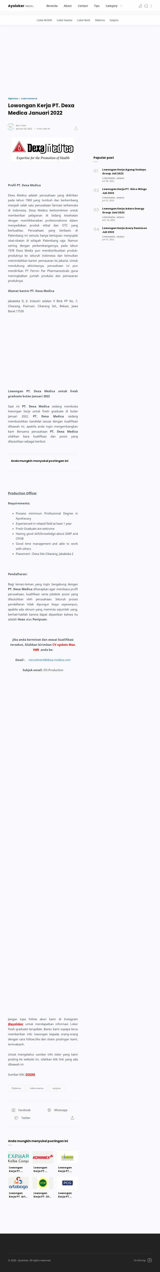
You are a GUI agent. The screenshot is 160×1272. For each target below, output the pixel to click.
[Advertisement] (80, 60)
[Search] (146, 6)
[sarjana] (120, 178)
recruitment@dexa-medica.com (49, 660)
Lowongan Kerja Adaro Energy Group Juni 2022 (123, 210)
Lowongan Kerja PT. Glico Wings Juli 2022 (124, 191)
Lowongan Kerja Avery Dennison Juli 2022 (124, 230)
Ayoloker (16, 5)
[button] (140, 6)
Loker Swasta (64, 20)
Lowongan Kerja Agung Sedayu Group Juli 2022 (124, 171)
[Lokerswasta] (109, 178)
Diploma (100, 20)
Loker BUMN (44, 20)
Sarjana (114, 20)
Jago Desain (74, 1260)
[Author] (21, 125)
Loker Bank (83, 20)
